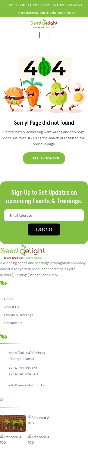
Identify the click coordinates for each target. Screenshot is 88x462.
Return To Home (46, 158)
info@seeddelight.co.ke (27, 385)
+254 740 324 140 (23, 374)
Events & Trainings (18, 315)
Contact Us (13, 323)
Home (8, 299)
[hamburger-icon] (44, 35)
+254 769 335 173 (23, 368)
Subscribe (44, 229)
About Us (11, 307)
